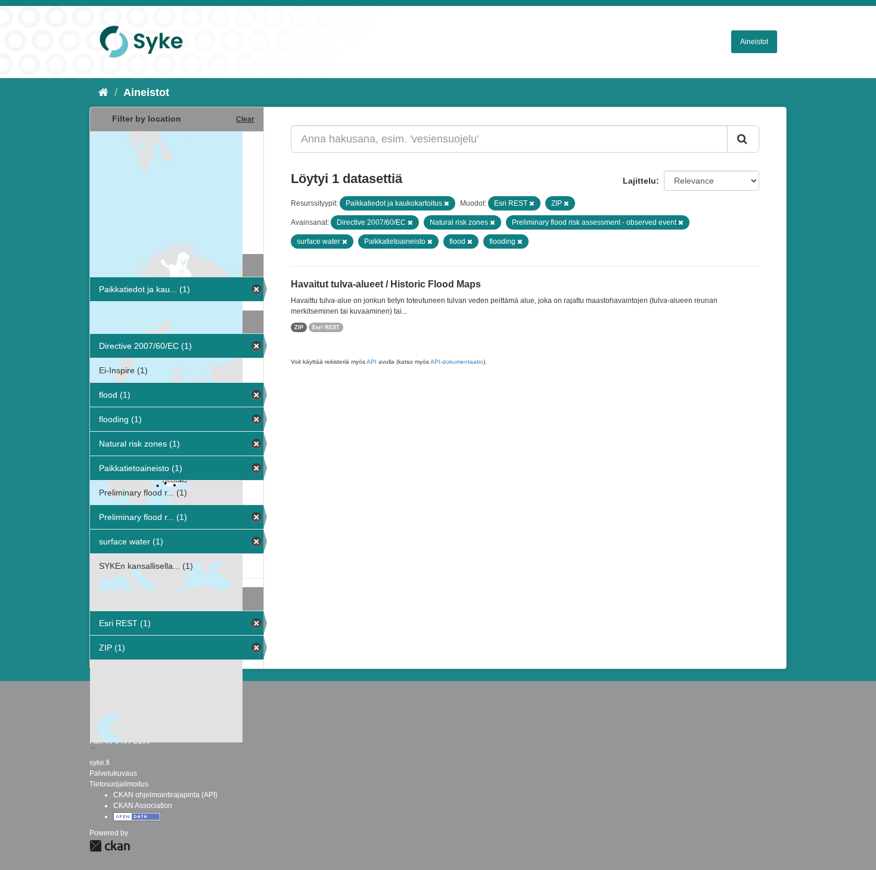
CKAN (109, 846)
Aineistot (754, 42)
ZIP (298, 327)
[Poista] (446, 203)
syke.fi (99, 762)
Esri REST (326, 327)
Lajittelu (639, 180)
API (371, 361)
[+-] (176, 191)
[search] (743, 139)
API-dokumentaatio (456, 361)
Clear (245, 119)
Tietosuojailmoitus (118, 784)
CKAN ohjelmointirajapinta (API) (165, 795)
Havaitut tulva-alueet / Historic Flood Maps (386, 284)
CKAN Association (142, 805)
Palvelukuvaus (113, 773)
